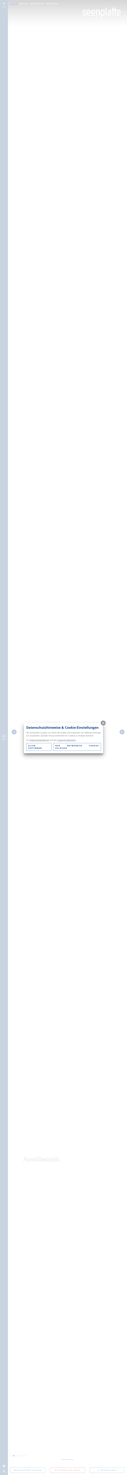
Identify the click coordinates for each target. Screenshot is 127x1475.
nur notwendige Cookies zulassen (77, 746)
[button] (103, 723)
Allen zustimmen (35, 746)
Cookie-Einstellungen (66, 740)
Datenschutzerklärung (39, 740)
